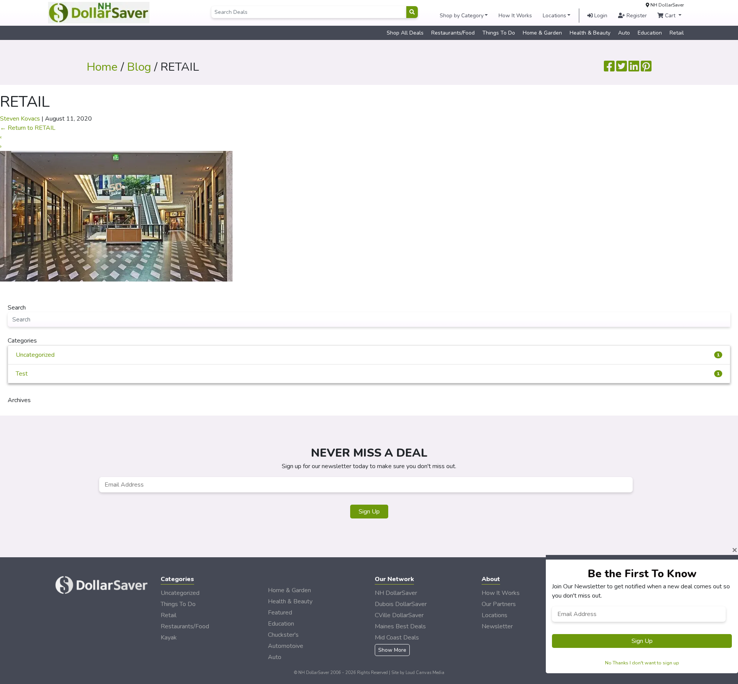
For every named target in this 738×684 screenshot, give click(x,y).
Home (102, 67)
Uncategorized (368, 355)
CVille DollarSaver (399, 615)
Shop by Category (462, 15)
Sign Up (369, 511)
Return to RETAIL (27, 128)
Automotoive (285, 646)
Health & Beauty (590, 32)
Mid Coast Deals (397, 637)
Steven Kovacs (20, 118)
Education (650, 32)
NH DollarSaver (396, 593)
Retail (677, 32)
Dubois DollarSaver (401, 604)
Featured (280, 612)
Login (600, 15)
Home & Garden (542, 32)
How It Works (515, 15)
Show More (392, 650)
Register (636, 15)
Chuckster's (283, 635)
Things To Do (498, 32)
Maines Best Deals (400, 626)
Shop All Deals (405, 32)
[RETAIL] (116, 216)
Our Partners (499, 604)
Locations (554, 15)
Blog (139, 67)
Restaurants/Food (453, 32)
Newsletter (497, 626)
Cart (670, 15)
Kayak (169, 637)
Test (368, 373)
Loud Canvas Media (425, 673)
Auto (624, 32)
